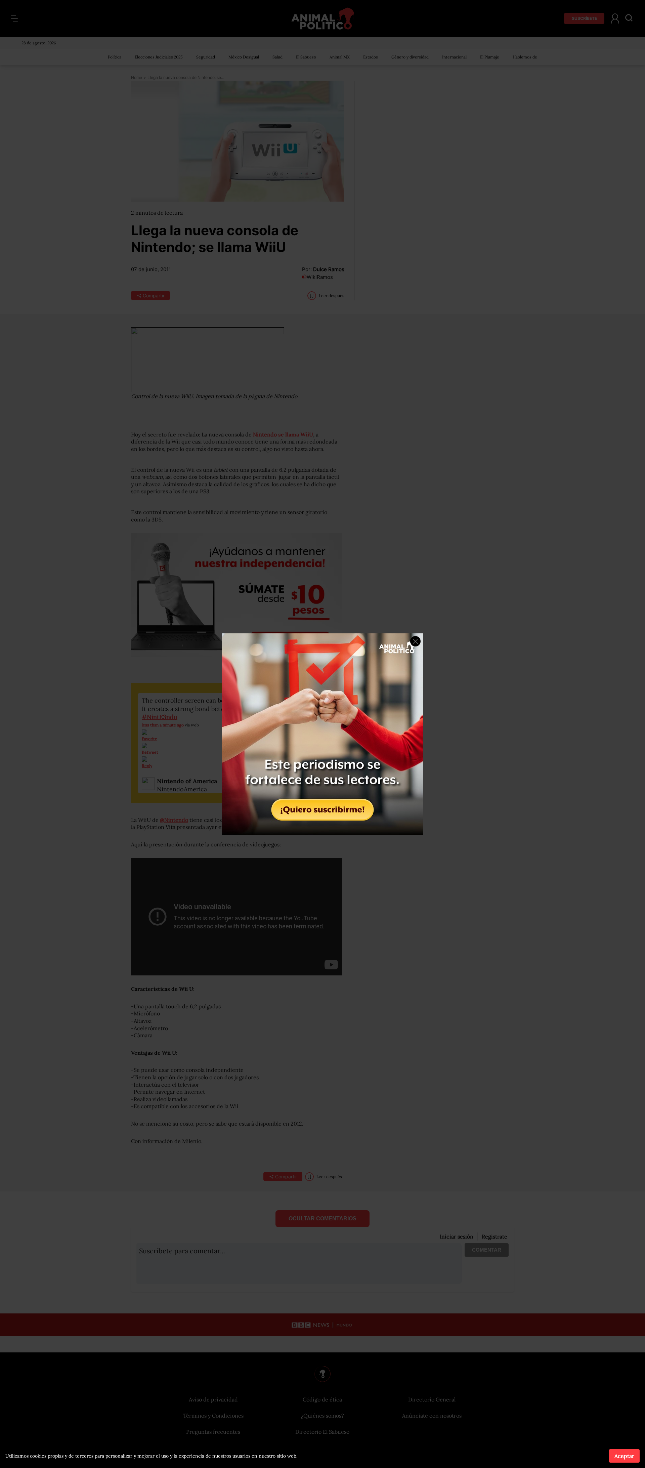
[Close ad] (415, 641)
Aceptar (624, 1456)
